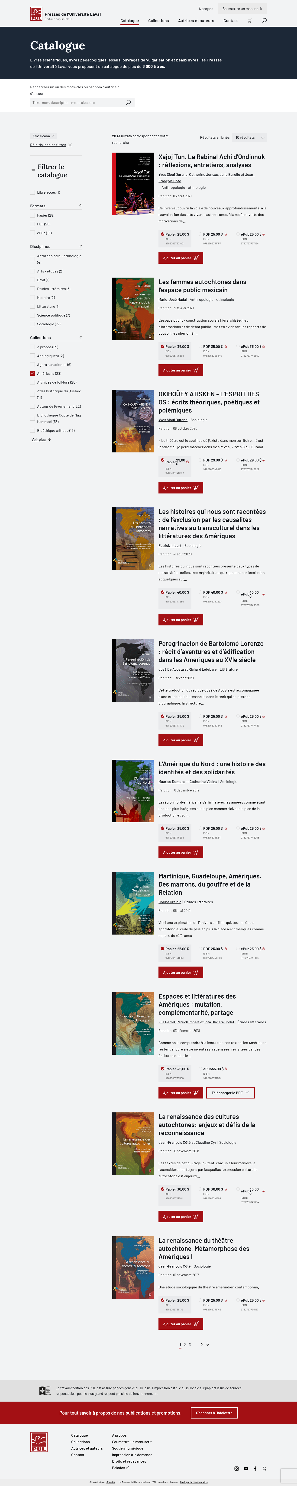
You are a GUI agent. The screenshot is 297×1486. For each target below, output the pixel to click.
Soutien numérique (127, 1448)
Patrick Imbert (169, 545)
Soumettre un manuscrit (242, 8)
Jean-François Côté (174, 1142)
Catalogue (129, 20)
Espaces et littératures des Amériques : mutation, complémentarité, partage (197, 1004)
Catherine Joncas (203, 174)
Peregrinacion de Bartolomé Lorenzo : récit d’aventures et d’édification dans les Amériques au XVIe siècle (211, 651)
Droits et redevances (129, 1461)
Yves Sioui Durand (172, 174)
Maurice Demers (171, 781)
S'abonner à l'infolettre (214, 1412)
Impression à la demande (132, 1454)
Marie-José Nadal (172, 299)
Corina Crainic (169, 902)
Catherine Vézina (203, 781)
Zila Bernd (166, 1022)
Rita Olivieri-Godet (219, 1022)
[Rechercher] (128, 102)
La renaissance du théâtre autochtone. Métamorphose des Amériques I (203, 1248)
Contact (230, 20)
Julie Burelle (230, 174)
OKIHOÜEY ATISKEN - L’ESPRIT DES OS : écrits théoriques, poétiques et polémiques (209, 402)
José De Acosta (171, 669)
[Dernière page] (207, 1344)
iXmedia (111, 1482)
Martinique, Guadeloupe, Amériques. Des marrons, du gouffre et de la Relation (209, 884)
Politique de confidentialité (194, 1482)
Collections (158, 20)
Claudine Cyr (206, 1142)
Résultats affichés (215, 137)
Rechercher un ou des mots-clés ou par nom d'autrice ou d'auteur (76, 90)
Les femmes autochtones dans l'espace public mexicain (202, 286)
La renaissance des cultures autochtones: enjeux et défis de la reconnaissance (206, 1124)
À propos (206, 8)
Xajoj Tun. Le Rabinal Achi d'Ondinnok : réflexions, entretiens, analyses (211, 161)
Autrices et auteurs (196, 20)
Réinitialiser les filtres (48, 144)
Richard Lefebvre (203, 669)
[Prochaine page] (202, 1344)
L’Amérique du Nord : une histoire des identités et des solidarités (212, 768)
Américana (41, 136)
